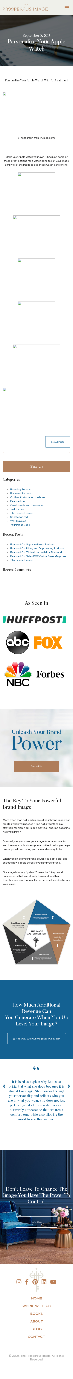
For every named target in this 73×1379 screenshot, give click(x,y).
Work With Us (36, 1306)
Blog (36, 1329)
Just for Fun (17, 509)
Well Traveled (18, 521)
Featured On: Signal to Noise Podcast (32, 544)
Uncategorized (19, 517)
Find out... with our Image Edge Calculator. (37, 1038)
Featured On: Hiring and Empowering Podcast (37, 548)
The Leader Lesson (21, 513)
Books (36, 1314)
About (36, 1321)
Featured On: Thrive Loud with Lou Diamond (36, 552)
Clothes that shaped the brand (28, 497)
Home (36, 1298)
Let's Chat (36, 1222)
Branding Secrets (20, 489)
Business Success (20, 493)
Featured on (17, 501)
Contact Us (36, 766)
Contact (36, 1337)
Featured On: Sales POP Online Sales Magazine (38, 556)
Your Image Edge (20, 524)
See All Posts (57, 442)
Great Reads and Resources (26, 505)
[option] (36, 1099)
